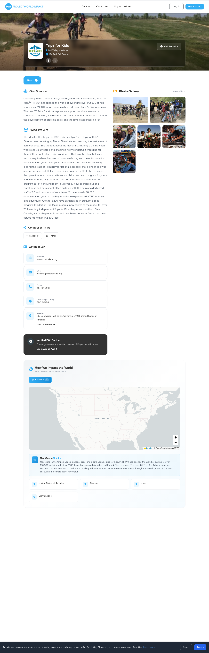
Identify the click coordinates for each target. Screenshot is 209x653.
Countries (102, 6)
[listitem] (48, 60)
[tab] (32, 80)
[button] (175, 437)
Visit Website (171, 46)
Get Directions (44, 324)
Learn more (149, 647)
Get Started (194, 6)
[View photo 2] (167, 110)
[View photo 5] (173, 136)
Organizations (122, 6)
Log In (176, 6)
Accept (200, 647)
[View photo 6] (124, 161)
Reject (186, 647)
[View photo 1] (130, 110)
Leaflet (149, 448)
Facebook (34, 236)
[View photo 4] (149, 136)
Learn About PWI (46, 349)
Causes (85, 6)
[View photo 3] (124, 136)
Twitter (52, 236)
